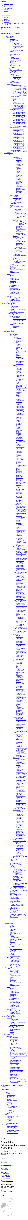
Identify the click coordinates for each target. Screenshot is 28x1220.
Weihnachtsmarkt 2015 (18, 139)
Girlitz (17, 395)
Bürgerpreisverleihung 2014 (20, 91)
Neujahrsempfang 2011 (18, 110)
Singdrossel (19, 464)
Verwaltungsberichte (15, 54)
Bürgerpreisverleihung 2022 (20, 95)
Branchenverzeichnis (15, 306)
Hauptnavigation (8, 6)
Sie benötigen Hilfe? (21, 213)
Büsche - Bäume (17, 661)
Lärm (11, 860)
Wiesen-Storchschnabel (20, 623)
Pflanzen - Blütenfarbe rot (19, 547)
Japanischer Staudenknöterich (20, 581)
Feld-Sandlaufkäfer (21, 720)
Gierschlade (19, 171)
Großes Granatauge (21, 753)
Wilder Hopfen (19, 689)
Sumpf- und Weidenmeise (19, 471)
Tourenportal (16, 327)
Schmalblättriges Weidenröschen (20, 567)
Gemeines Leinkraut (21, 513)
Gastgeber (12, 314)
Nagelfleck (19, 794)
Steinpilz (18, 711)
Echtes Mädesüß (20, 575)
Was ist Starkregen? (18, 869)
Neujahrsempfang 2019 (19, 122)
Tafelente (18, 475)
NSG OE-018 (19, 848)
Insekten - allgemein (18, 717)
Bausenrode (19, 161)
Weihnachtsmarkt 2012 (18, 134)
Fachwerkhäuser (17, 317)
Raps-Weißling (19, 797)
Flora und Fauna (14, 336)
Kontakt (6, 19)
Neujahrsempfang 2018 (19, 120)
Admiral (18, 760)
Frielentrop (19, 169)
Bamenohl (18, 160)
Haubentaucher (20, 407)
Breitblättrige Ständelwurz (19, 639)
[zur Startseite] (11, 29)
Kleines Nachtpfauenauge (20, 788)
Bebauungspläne (17, 47)
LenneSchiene (10, 302)
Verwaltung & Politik (9, 36)
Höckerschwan (20, 414)
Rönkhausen (19, 184)
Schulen (12, 276)
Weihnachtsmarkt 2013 (18, 136)
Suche (5, 5)
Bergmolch (19, 812)
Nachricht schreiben (5, 1176)
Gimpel (18, 393)
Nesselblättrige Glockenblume (19, 618)
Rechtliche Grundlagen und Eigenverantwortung (20, 883)
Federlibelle (19, 741)
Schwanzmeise (19, 457)
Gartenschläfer (19, 345)
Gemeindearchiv (14, 278)
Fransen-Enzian (20, 607)
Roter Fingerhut (20, 563)
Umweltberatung (14, 857)
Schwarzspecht (20, 458)
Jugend (11, 205)
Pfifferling (18, 704)
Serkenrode (19, 191)
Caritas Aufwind (23, 223)
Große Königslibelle (21, 749)
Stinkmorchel (19, 713)
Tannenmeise (19, 478)
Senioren (12, 264)
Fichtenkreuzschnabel (21, 388)
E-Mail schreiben (5, 1175)
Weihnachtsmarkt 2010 (18, 131)
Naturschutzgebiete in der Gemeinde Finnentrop (19, 841)
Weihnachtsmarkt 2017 (18, 141)
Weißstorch (19, 497)
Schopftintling (19, 707)
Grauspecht (19, 402)
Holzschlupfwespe (20, 724)
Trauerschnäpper (20, 480)
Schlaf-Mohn (19, 565)
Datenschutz (7, 20)
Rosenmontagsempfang (15, 150)
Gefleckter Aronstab (21, 631)
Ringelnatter (19, 829)
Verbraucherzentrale (18, 252)
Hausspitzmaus (20, 348)
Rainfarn (18, 528)
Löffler (18, 435)
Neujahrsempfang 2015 (19, 116)
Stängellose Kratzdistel (21, 569)
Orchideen (15, 634)
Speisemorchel (19, 710)
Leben (8, 154)
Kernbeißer (19, 419)
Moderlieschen (19, 828)
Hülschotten (19, 177)
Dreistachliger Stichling (19, 816)
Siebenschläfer (19, 358)
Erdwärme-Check (14, 895)
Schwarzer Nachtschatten (19, 591)
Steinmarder (19, 359)
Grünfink (18, 403)
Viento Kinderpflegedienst (19, 248)
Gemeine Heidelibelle (21, 748)
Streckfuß (18, 800)
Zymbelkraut (19, 627)
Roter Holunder (20, 679)
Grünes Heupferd (20, 722)
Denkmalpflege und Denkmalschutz (15, 298)
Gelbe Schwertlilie (20, 506)
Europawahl (16, 75)
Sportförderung (13, 295)
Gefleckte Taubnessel (21, 552)
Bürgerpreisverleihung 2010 (20, 88)
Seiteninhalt (6, 9)
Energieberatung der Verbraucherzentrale (15, 900)
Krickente (18, 433)
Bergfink (18, 371)
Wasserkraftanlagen (18, 323)
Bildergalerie (10, 84)
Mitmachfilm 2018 (14, 203)
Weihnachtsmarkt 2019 (18, 144)
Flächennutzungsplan (18, 46)
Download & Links (21, 234)
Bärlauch (18, 573)
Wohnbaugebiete (17, 198)
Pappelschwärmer (20, 796)
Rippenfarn (19, 706)
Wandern (12, 328)
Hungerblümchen (20, 579)
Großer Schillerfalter (21, 776)
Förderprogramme (14, 898)
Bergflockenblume (20, 603)
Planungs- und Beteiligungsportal (17, 44)
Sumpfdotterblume (20, 538)
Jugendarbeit (19, 227)
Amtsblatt (12, 72)
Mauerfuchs (19, 793)
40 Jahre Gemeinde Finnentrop (18, 101)
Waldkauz (18, 490)
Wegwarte (18, 620)
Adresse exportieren (5, 1178)
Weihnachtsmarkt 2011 (18, 133)
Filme (11, 330)
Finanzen (12, 56)
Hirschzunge (19, 700)
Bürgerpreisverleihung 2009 (20, 86)
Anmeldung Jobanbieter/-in (19, 246)
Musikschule (13, 281)
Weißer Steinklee (20, 596)
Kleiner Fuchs (19, 783)
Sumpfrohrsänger (20, 473)
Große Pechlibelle (20, 751)
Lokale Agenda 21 (14, 859)
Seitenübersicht (7, 24)
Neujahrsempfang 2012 (19, 112)
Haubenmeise (19, 406)
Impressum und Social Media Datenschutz (14, 23)
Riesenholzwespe (20, 729)
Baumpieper (19, 369)
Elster (17, 383)
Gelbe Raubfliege (20, 721)
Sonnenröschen (20, 537)
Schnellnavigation (8, 4)
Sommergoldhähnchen (21, 465)
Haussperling (19, 410)
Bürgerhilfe (16, 212)
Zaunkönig (19, 500)
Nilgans (18, 444)
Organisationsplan (14, 58)
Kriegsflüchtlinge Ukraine (19, 261)
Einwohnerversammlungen (16, 206)
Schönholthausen (20, 189)
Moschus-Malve (20, 561)
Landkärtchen (19, 790)
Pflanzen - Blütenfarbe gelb (20, 504)
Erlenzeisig (19, 385)
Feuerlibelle (19, 742)
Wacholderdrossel (20, 487)
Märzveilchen (19, 615)
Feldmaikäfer (19, 718)
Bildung (9, 274)
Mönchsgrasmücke (20, 441)
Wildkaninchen (20, 361)
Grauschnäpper (20, 400)
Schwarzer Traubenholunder (20, 682)
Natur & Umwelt (11, 333)
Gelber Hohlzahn (20, 507)
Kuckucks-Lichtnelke (21, 559)
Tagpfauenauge (20, 801)
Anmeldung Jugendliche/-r (19, 243)
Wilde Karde (19, 625)
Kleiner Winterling (20, 525)
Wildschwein (19, 364)
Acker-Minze (19, 601)
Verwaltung (10, 37)
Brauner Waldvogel (21, 763)
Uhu (17, 486)
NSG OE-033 (19, 853)
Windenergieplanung (18, 50)
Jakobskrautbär (20, 777)
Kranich (18, 431)
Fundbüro (12, 64)
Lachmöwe (19, 434)
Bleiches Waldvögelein (19, 636)
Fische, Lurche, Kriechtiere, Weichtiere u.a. (20, 809)
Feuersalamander (20, 821)
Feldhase (18, 341)
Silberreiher (19, 462)
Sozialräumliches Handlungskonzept (14, 284)
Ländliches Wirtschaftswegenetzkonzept (17, 311)
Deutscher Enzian (20, 604)
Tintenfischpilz (19, 714)
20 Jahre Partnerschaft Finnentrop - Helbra (18, 104)
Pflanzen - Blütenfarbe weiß (20, 572)
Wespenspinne (19, 836)
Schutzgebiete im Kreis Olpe (20, 856)
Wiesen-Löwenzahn (21, 542)
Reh (17, 354)
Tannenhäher (19, 476)
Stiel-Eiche (19, 687)
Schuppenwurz (20, 708)
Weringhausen (19, 192)
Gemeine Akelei (20, 608)
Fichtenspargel (19, 693)
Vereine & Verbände (15, 289)
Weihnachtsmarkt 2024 (18, 148)
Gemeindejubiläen (14, 96)
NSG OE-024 (19, 852)
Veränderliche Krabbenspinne (20, 833)
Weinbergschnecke (20, 835)
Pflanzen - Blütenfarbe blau (20, 600)
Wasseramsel (19, 496)
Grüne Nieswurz (20, 632)
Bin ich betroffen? (17, 873)
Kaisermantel (19, 779)
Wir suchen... (19, 233)
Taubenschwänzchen (21, 803)
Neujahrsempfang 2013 (19, 113)
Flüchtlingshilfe (17, 220)
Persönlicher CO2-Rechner (16, 904)
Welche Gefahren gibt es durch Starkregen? (19, 871)
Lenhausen (19, 179)
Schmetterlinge (16, 758)
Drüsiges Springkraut (21, 551)
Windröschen (19, 599)
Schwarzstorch (19, 459)
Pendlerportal (13, 911)
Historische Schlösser (18, 320)
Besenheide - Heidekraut (19, 663)
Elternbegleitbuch (17, 260)
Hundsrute (18, 701)
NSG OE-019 (19, 849)
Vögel (14, 365)
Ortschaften (16, 157)
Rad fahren (12, 324)
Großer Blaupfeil (20, 752)
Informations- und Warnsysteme (17, 881)
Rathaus (12, 51)
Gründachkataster (14, 897)
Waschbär (18, 362)
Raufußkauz (19, 448)
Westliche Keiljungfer (21, 756)
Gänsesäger (19, 392)
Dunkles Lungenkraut (21, 606)
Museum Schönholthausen (19, 319)
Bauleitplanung (13, 41)
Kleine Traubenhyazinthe (20, 613)
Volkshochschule (14, 282)
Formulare (12, 63)
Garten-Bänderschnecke (20, 823)
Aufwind (15, 236)
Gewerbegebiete (17, 199)
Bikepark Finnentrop (15, 293)
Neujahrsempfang (14, 109)
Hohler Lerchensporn (21, 558)
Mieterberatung (17, 262)
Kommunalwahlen (17, 79)
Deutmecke (19, 162)
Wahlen (12, 74)
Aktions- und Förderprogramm (17, 309)
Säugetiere (15, 337)
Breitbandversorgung (15, 300)
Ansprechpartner (20, 231)
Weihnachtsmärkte (14, 127)
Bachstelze (18, 368)
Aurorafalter (19, 762)
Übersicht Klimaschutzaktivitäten (18, 887)
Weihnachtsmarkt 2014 (18, 137)
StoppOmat (16, 326)
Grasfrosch (19, 825)
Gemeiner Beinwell (21, 554)
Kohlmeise (18, 424)
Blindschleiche (19, 814)
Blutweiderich (19, 548)
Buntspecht (19, 378)
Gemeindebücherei (14, 279)
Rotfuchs (18, 355)
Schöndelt (18, 188)
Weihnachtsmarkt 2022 (18, 146)
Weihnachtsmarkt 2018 (18, 143)
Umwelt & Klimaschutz (9, 331)
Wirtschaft (9, 305)
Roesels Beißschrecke (21, 731)
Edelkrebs (18, 818)
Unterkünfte (19, 226)
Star (17, 468)
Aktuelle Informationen (19, 250)
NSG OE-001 (19, 843)
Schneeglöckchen (20, 587)
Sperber (18, 466)
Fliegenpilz (19, 696)
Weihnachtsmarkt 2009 (18, 130)
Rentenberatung (17, 209)
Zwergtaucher (19, 503)
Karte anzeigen (4, 1169)
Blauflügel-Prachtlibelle (19, 736)
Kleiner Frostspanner (21, 782)
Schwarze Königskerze (19, 535)
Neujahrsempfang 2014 (19, 115)
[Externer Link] (7, 1215)
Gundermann (19, 611)
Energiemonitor (14, 917)
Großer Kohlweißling (21, 774)
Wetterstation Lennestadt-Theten (18, 914)
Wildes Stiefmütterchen (20, 544)
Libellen (15, 732)
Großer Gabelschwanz (21, 773)
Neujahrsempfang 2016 (19, 117)
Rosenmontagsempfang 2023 (20, 151)
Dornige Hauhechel (21, 549)
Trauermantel (19, 804)
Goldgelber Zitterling (21, 698)
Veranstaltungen (14, 288)
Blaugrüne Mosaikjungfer (19, 739)
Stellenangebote (14, 61)
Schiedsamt (13, 268)
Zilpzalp (18, 502)
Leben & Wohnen (8, 153)
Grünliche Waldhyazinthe (19, 650)
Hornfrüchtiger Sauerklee (19, 519)
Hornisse (18, 725)
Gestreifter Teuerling (21, 697)
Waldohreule (19, 492)
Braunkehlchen (20, 375)
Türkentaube (19, 483)
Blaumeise (18, 373)
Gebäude (15, 196)
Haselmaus (19, 347)
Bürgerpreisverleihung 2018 (20, 94)
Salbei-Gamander (20, 530)
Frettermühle (19, 168)
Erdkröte (18, 819)
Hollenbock (19, 175)
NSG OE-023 (19, 850)
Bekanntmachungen (15, 82)
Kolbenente (19, 426)
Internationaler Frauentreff (19, 255)
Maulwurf (18, 352)
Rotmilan (18, 454)
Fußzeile (6, 11)
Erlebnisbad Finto (14, 292)
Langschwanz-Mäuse (21, 351)
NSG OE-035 (19, 855)
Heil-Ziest (18, 556)
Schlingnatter (19, 831)
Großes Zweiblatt (20, 648)
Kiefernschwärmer (20, 780)
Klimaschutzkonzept (15, 863)
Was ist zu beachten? (21, 241)
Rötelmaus (18, 357)
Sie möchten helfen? (21, 215)
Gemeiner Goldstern (21, 511)
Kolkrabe (18, 427)
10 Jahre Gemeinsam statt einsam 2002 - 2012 (19, 107)
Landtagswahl (16, 78)
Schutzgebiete (13, 839)
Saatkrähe (18, 455)
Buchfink (18, 376)
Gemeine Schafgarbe (21, 577)
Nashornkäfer (19, 728)
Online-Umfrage (17, 202)
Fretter (17, 167)
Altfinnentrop (19, 158)
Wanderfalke (19, 494)
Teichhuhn (18, 479)
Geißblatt (18, 668)
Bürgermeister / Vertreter (16, 70)
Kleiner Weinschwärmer (20, 785)
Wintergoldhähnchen (21, 499)
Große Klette (19, 555)
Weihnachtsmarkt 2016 (18, 140)
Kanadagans (19, 417)
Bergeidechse (19, 811)
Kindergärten (13, 275)
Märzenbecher (19, 585)
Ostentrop (18, 181)
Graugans (18, 397)
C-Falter (18, 765)
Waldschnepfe (19, 493)
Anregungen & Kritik (15, 65)
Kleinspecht (19, 423)
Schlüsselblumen (20, 532)
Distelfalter (19, 766)
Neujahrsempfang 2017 (19, 119)
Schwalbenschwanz (21, 798)
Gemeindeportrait (14, 155)
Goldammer (19, 396)
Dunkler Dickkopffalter (19, 768)
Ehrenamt (15, 219)
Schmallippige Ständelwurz (19, 656)
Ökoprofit (12, 893)
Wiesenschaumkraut (21, 621)
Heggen (18, 174)
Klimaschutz (10, 862)
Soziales (12, 207)
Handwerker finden (15, 903)
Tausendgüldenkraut (21, 570)
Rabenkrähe (19, 445)
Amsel (17, 366)
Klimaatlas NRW (14, 912)
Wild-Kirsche (19, 690)
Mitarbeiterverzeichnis (15, 60)
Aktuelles (12, 39)
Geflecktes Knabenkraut (19, 646)
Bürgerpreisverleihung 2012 (20, 89)
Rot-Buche (19, 677)
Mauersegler (19, 437)
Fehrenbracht (19, 164)
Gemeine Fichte (20, 669)
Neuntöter (18, 442)
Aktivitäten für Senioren (19, 265)
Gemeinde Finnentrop (6, 1165)
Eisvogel (18, 382)
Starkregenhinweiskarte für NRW (18, 915)
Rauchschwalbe (20, 447)
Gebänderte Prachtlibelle (19, 746)
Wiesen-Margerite (20, 597)
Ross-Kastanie (19, 676)
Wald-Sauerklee (20, 593)
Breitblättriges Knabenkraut (19, 641)
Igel (17, 350)
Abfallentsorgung (14, 334)
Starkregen (12, 867)
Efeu (17, 666)
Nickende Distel (20, 562)
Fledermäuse (19, 344)
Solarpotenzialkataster (15, 894)
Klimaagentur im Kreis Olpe (17, 888)
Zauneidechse (19, 838)
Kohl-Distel (19, 527)
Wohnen (9, 296)
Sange (17, 185)
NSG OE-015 (19, 846)
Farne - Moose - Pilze (18, 691)
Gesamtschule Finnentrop (19, 126)
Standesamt (13, 267)
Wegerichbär (19, 805)
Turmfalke (18, 485)
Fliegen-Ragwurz (20, 644)
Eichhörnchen (19, 340)
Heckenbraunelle (20, 411)
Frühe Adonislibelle (21, 744)
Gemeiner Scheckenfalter (19, 771)
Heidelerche (19, 413)
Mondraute (19, 703)
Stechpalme (19, 686)
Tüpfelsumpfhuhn (20, 482)
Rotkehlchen (19, 452)
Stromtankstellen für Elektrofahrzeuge (15, 909)
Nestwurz (18, 653)
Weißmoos (18, 715)
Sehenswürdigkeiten (15, 316)
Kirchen (15, 321)
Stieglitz (18, 469)
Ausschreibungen (14, 40)
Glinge (18, 172)
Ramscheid (19, 182)
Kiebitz (18, 420)
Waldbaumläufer (20, 489)
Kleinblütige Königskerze (19, 523)
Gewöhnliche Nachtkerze (19, 515)
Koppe (18, 827)
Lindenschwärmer (20, 791)
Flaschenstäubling (20, 694)
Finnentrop (19, 165)
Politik (8, 68)
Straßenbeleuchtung (18, 200)
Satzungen (15, 48)
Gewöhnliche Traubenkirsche (20, 671)
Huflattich (18, 521)
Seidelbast (18, 684)
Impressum (6, 22)
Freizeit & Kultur (11, 286)
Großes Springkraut (21, 517)
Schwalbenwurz (20, 589)
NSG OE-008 (19, 845)
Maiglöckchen (19, 583)
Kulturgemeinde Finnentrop (17, 290)
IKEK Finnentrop (14, 272)
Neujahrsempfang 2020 (19, 123)
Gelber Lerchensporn (21, 509)
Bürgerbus (15, 210)
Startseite (6, 17)
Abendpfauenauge (20, 759)
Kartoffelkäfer (19, 727)
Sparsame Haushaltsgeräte (16, 905)
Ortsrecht (12, 53)
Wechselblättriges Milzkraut (20, 540)
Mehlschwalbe (19, 440)
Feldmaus (18, 343)
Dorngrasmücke (20, 379)
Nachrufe (12, 67)
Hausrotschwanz (20, 409)
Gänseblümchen (20, 576)
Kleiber (18, 421)
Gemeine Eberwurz (21, 510)
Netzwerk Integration (21, 222)
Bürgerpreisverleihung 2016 (20, 92)
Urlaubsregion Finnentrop (13, 313)
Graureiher (18, 399)
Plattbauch (18, 755)
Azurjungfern (19, 734)
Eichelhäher (19, 381)
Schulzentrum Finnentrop (16, 124)
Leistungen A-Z (14, 57)
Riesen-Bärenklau (20, 586)
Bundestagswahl (17, 77)
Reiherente (18, 449)
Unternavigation (8, 8)
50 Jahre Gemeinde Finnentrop (18, 98)
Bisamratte (18, 338)
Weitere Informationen (18, 886)
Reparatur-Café (17, 254)
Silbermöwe (19, 461)
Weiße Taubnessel (20, 594)
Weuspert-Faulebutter (21, 193)
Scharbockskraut (20, 531)
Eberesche (18, 665)
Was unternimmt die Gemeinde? (18, 878)
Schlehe (18, 680)
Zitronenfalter (19, 807)
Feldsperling (19, 386)
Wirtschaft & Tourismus (9, 303)
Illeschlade (18, 178)
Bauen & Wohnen (14, 195)
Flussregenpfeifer (20, 390)
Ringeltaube (19, 451)
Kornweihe (19, 430)
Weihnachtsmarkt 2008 (18, 129)
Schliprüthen (19, 186)
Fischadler (18, 389)
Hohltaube (18, 416)
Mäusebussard (19, 438)
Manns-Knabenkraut (21, 652)
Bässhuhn (18, 372)
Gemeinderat (13, 71)
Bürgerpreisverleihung (15, 85)
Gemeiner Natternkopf (21, 610)
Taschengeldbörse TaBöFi (19, 237)
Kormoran (18, 428)
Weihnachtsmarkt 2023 (18, 147)
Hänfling (18, 404)
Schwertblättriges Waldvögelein (20, 658)
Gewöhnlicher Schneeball (19, 674)
